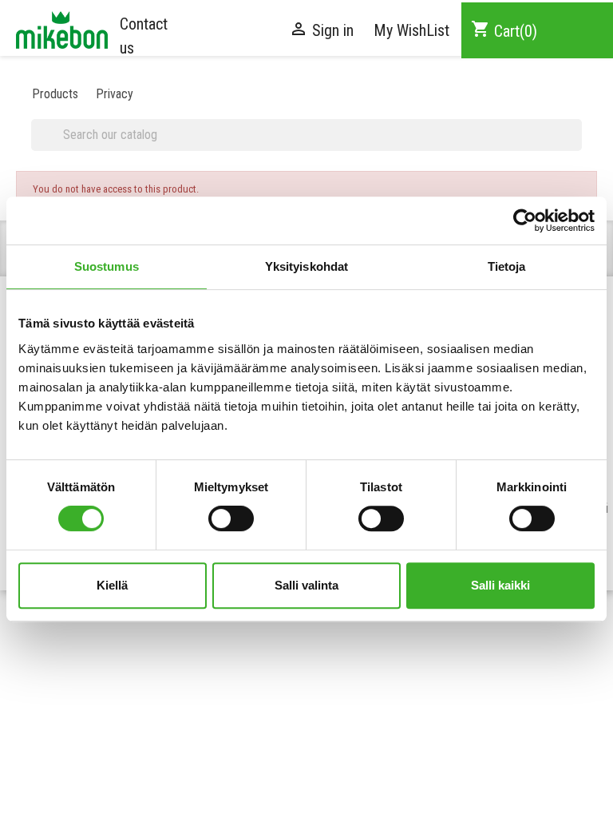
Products (55, 93)
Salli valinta (306, 585)
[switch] (231, 518)
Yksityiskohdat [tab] (306, 266)
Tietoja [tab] (507, 266)
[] (575, 144)
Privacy (114, 93)
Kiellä (112, 585)
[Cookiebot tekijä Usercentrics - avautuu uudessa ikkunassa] (525, 220)
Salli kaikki (500, 585)
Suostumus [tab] (106, 266)
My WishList (411, 30)
